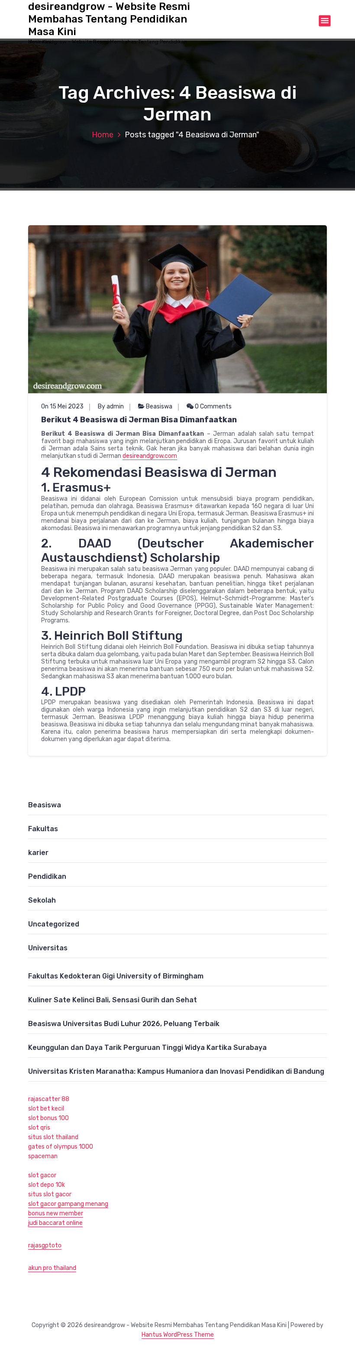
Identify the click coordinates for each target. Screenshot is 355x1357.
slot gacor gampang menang (68, 1204)
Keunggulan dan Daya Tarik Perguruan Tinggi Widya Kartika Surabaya (147, 1047)
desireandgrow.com (150, 456)
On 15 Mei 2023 (62, 406)
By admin (111, 406)
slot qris (39, 1127)
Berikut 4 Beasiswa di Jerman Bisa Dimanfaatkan (139, 419)
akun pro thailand (52, 1268)
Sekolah (42, 900)
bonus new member (55, 1213)
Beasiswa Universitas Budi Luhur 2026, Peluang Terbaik (123, 1024)
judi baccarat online (55, 1223)
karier (38, 853)
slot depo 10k (46, 1185)
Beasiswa (159, 406)
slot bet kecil (46, 1108)
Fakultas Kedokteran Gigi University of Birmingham (115, 976)
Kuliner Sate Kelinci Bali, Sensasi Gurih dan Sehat (112, 1000)
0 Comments (213, 406)
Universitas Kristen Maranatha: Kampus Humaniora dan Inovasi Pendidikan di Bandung (176, 1071)
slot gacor (42, 1175)
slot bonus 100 (48, 1118)
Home (102, 134)
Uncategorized (53, 924)
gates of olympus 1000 (60, 1146)
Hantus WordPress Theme (178, 1334)
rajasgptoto (44, 1245)
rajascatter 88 (48, 1099)
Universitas (48, 948)
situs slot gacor (49, 1194)
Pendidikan (47, 876)
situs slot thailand (53, 1137)
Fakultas (43, 829)
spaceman (43, 1156)
